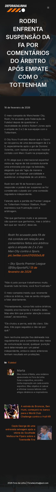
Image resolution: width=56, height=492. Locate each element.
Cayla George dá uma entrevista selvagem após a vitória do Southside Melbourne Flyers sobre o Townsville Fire (20, 433)
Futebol (12, 362)
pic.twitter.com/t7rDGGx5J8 (26, 255)
